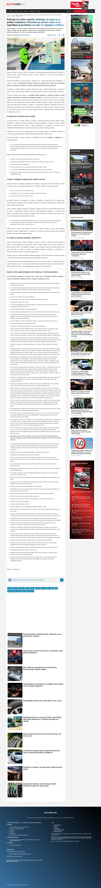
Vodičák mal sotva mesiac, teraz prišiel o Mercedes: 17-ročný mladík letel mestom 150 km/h (82, 452)
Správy (49, 588)
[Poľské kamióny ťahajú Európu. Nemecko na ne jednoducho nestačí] (15, 647)
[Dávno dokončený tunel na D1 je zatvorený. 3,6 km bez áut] (15, 747)
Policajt (27, 588)
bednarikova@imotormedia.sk (23, 827)
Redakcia (27, 35)
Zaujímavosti (31, 591)
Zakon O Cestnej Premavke (14, 591)
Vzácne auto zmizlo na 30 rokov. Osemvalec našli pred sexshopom (82, 187)
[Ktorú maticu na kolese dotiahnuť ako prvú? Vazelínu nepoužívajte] (81, 428)
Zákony (24, 591)
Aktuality (17, 11)
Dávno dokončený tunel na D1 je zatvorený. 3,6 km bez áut (81, 353)
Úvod (8, 14)
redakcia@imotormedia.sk (15, 840)
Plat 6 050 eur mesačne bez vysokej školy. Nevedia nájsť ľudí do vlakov (40, 668)
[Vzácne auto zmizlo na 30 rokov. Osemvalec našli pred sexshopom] (15, 663)
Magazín (26, 11)
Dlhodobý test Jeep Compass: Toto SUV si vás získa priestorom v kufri (82, 498)
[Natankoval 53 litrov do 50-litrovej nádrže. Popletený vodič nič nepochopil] (15, 796)
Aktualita (10, 588)
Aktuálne (16, 588)
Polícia (32, 588)
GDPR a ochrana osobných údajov (14, 856)
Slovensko (43, 588)
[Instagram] (72, 11)
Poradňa (37, 588)
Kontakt (39, 11)
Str (53, 588)
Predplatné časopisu (81, 11)
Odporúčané (32, 11)
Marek (80, 395)
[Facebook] (67, 11)
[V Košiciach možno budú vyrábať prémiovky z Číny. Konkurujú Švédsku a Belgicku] (15, 763)
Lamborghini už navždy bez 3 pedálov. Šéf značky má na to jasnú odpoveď (81, 294)
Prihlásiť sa (91, 11)
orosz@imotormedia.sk (19, 828)
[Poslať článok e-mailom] (63, 35)
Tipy (56, 588)
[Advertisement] (36, 615)
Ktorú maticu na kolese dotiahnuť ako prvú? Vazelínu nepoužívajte (81, 431)
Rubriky (11, 11)
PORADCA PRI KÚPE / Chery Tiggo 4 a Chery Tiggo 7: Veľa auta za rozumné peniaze (82, 531)
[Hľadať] (8, 11)
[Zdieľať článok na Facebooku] (55, 35)
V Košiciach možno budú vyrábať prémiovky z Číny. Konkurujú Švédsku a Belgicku (41, 751)
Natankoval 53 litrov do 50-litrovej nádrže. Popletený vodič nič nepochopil (40, 785)
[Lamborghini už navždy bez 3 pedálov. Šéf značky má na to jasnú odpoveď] (15, 697)
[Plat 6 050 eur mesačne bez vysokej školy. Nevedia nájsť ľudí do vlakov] (15, 680)
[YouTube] (70, 11)
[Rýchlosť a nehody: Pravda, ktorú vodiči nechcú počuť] (15, 780)
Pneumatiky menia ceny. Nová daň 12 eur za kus (42, 701)
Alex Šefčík (81, 191)
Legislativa (21, 588)
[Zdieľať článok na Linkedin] (59, 35)
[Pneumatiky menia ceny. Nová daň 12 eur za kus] (15, 713)
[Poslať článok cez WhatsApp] (61, 35)
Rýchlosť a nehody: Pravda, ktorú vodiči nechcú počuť (80, 392)
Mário (80, 338)
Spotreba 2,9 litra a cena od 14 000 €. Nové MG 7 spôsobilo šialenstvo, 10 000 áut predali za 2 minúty (42, 719)
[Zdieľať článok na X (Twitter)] (57, 35)
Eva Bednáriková (82, 171)
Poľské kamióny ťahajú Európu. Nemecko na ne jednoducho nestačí (82, 167)
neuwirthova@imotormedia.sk (25, 853)
